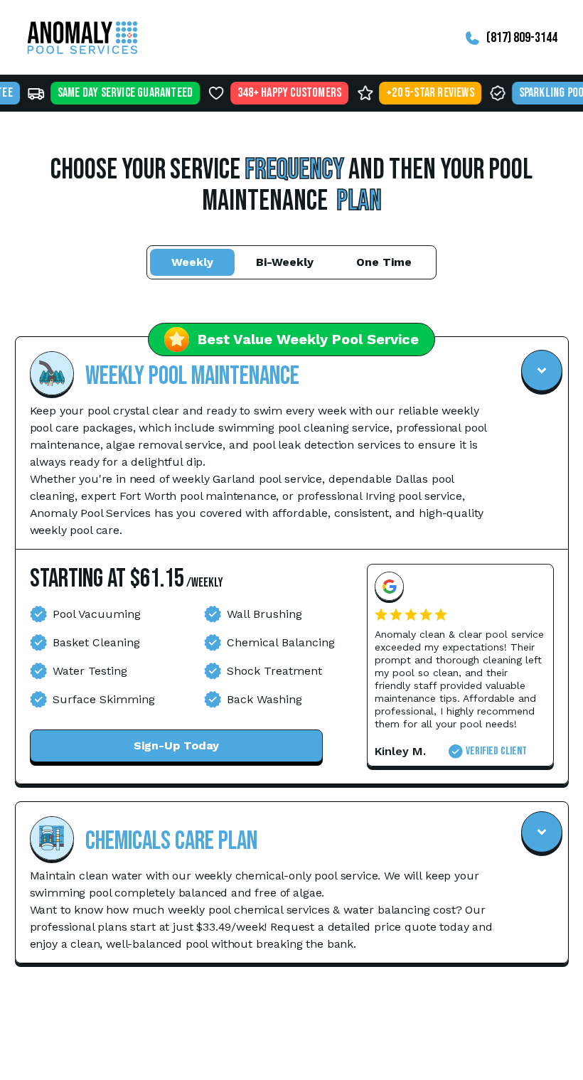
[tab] (192, 262)
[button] (292, 441)
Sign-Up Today (176, 745)
